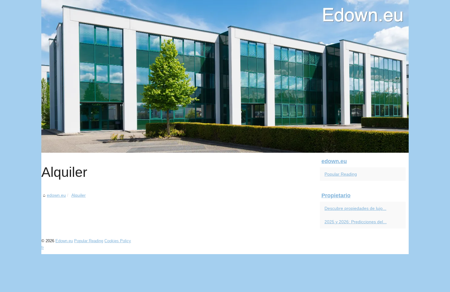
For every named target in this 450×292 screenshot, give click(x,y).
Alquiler (78, 195)
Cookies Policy (117, 241)
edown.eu (56, 195)
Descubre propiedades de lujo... (355, 208)
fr (42, 247)
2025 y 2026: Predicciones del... (355, 221)
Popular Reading (340, 174)
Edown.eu (64, 241)
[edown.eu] (225, 76)
